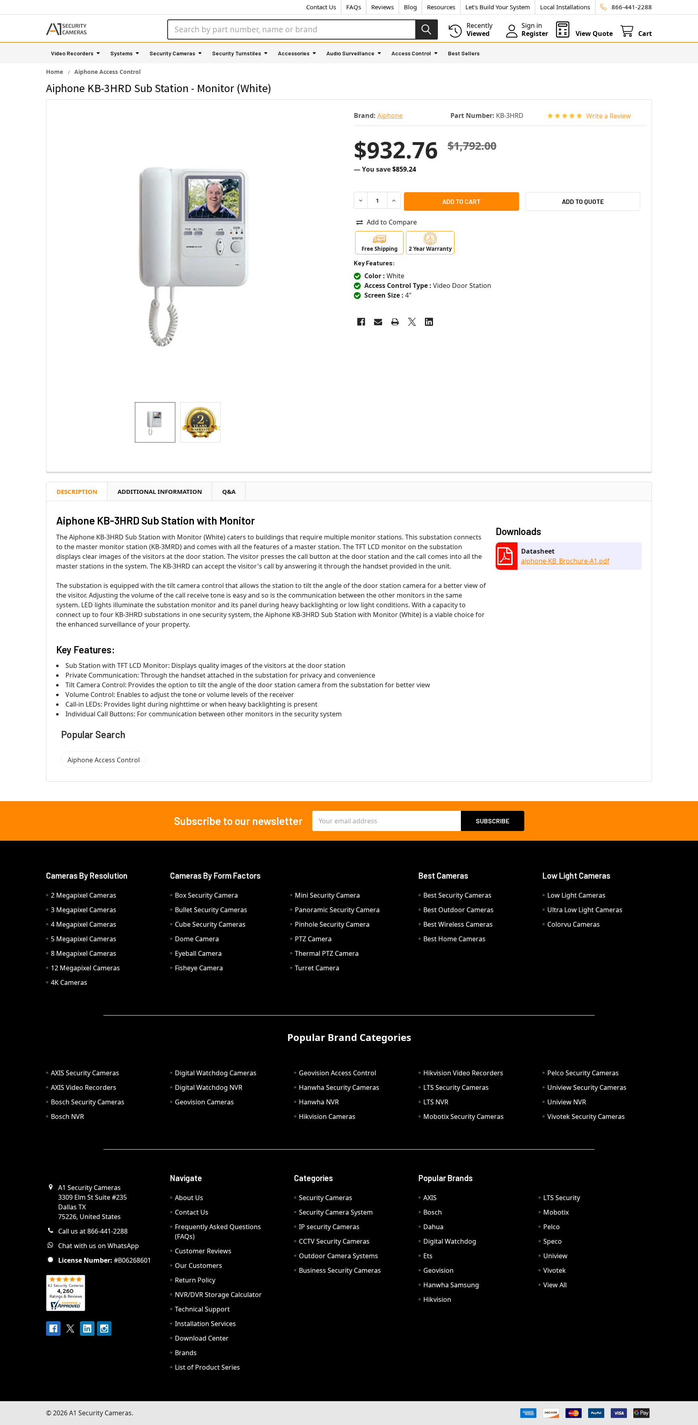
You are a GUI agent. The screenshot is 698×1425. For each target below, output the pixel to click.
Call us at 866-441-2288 (93, 1231)
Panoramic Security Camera (337, 909)
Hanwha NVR (319, 1102)
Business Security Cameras (340, 1270)
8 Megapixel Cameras (83, 953)
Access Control (411, 53)
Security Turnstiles (236, 53)
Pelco (551, 1226)
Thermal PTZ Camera (327, 953)
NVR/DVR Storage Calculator (218, 1294)
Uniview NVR (566, 1102)
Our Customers (198, 1265)
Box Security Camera (206, 895)
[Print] (395, 322)
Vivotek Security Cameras (586, 1116)
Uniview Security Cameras (587, 1087)
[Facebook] (361, 322)
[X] (412, 322)
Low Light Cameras (576, 895)
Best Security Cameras (457, 895)
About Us (189, 1197)
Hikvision (437, 1299)
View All (555, 1284)
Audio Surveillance (350, 53)
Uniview (555, 1255)
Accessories (293, 53)
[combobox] (302, 29)
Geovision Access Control (337, 1072)
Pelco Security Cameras (583, 1072)
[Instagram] (104, 1328)
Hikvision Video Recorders (463, 1072)
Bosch (432, 1212)
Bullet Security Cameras (211, 909)
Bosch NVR (67, 1116)
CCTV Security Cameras (334, 1241)
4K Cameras (69, 982)
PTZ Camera (313, 938)
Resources (441, 7)
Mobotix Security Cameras (463, 1116)
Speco (552, 1241)
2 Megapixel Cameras (83, 895)
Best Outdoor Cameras (458, 909)
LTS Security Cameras (456, 1087)
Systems (121, 53)
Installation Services (205, 1323)
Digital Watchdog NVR (208, 1087)
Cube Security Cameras (210, 924)
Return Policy (195, 1280)
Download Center (202, 1338)
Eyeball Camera (198, 953)
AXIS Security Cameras (85, 1072)
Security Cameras (172, 53)
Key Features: (374, 263)
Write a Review (608, 115)
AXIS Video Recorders (83, 1087)
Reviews (382, 7)
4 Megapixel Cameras (83, 924)
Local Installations (565, 7)
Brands (186, 1352)
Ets (428, 1255)
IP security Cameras (329, 1226)
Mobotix (556, 1212)
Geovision (438, 1270)
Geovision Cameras (204, 1102)
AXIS (430, 1197)
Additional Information (160, 491)
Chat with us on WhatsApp (98, 1245)
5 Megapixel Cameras (83, 938)
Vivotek (554, 1270)
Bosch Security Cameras (87, 1102)
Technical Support (202, 1309)
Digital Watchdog (449, 1241)
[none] (197, 251)
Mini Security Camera (327, 895)
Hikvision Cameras (327, 1116)
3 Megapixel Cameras (83, 909)
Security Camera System (336, 1212)
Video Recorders (72, 53)
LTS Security (561, 1197)
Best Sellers (463, 53)
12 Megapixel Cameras (85, 967)
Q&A (228, 491)
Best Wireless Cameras (458, 924)
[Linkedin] (429, 322)
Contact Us (321, 7)
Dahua (433, 1226)
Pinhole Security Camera (332, 924)
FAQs (353, 7)
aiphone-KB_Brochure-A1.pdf (565, 560)
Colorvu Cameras (573, 924)
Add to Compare (392, 222)
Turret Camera (317, 967)
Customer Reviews (203, 1251)
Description (77, 491)
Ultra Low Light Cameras (584, 909)
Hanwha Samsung (451, 1284)
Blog (410, 7)
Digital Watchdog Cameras (215, 1072)
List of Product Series (207, 1367)
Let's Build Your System (497, 7)
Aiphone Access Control (103, 760)
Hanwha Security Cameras (339, 1087)
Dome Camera (197, 938)
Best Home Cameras (454, 938)
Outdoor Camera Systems (338, 1255)
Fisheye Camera (199, 967)
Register (534, 33)
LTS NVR (435, 1102)
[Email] (378, 322)
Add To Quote (583, 201)
